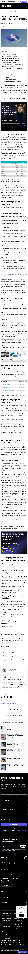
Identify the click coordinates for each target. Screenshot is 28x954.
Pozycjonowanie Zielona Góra (20, 928)
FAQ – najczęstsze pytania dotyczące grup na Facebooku (12, 69)
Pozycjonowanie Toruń (6, 920)
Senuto (17, 478)
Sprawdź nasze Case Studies (10, 543)
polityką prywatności (5, 128)
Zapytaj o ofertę (22, 952)
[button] (22, 920)
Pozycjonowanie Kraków (6, 916)
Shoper (5, 942)
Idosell (22, 935)
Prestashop (7, 939)
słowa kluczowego (16, 473)
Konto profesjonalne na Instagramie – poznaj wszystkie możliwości (15, 736)
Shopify (12, 942)
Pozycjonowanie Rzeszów (6, 928)
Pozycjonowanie (17, 749)
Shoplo (16, 942)
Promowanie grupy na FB (8, 66)
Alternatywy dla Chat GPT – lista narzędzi (11, 652)
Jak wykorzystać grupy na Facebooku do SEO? (13, 64)
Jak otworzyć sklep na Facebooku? (15, 765)
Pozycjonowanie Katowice (6, 918)
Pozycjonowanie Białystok (6, 923)
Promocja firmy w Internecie (9, 941)
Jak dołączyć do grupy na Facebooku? (11, 58)
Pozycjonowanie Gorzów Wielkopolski (19, 924)
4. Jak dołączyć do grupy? (10, 79)
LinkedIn (16, 937)
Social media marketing (12, 703)
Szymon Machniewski (7, 22)
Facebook (3, 703)
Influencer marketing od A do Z (14, 758)
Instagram (3, 937)
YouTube (3, 946)
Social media (3, 13)
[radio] (8, 713)
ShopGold (9, 942)
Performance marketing (16, 734)
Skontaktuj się (7, 885)
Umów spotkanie (24, 1)
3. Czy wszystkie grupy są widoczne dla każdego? (13, 76)
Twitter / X (20, 944)
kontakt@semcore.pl (11, 1)
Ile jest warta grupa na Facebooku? (10, 62)
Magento (20, 937)
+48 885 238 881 (6, 876)
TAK (22, 915)
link (7, 510)
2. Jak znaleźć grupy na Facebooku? (12, 74)
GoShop (19, 935)
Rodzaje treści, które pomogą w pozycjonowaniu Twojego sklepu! (14, 751)
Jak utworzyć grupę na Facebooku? (10, 56)
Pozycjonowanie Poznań (19, 918)
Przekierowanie (20, 940)
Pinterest (2, 938)
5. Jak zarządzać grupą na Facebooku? (13, 81)
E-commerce (9, 764)
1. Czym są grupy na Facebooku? (12, 72)
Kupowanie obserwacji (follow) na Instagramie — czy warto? (15, 743)
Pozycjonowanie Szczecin (6, 915)
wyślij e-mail (15, 828)
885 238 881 (4, 1)
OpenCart (24, 937)
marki (22, 412)
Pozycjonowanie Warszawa (6, 913)
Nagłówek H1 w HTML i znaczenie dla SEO (11, 663)
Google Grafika (14, 935)
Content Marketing (11, 13)
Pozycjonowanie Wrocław (19, 920)
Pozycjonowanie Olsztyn (19, 926)
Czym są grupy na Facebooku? (9, 54)
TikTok (17, 944)
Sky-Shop (19, 942)
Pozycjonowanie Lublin (6, 922)
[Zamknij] (27, 906)
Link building (10, 937)
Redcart (2, 942)
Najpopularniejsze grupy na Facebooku (11, 60)
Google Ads (11, 478)
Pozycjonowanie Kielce (6, 926)
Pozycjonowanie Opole (19, 922)
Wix (23, 944)
